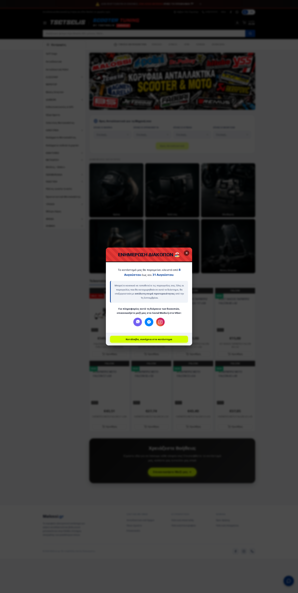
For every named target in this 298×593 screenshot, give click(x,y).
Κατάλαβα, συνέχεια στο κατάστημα (149, 339)
